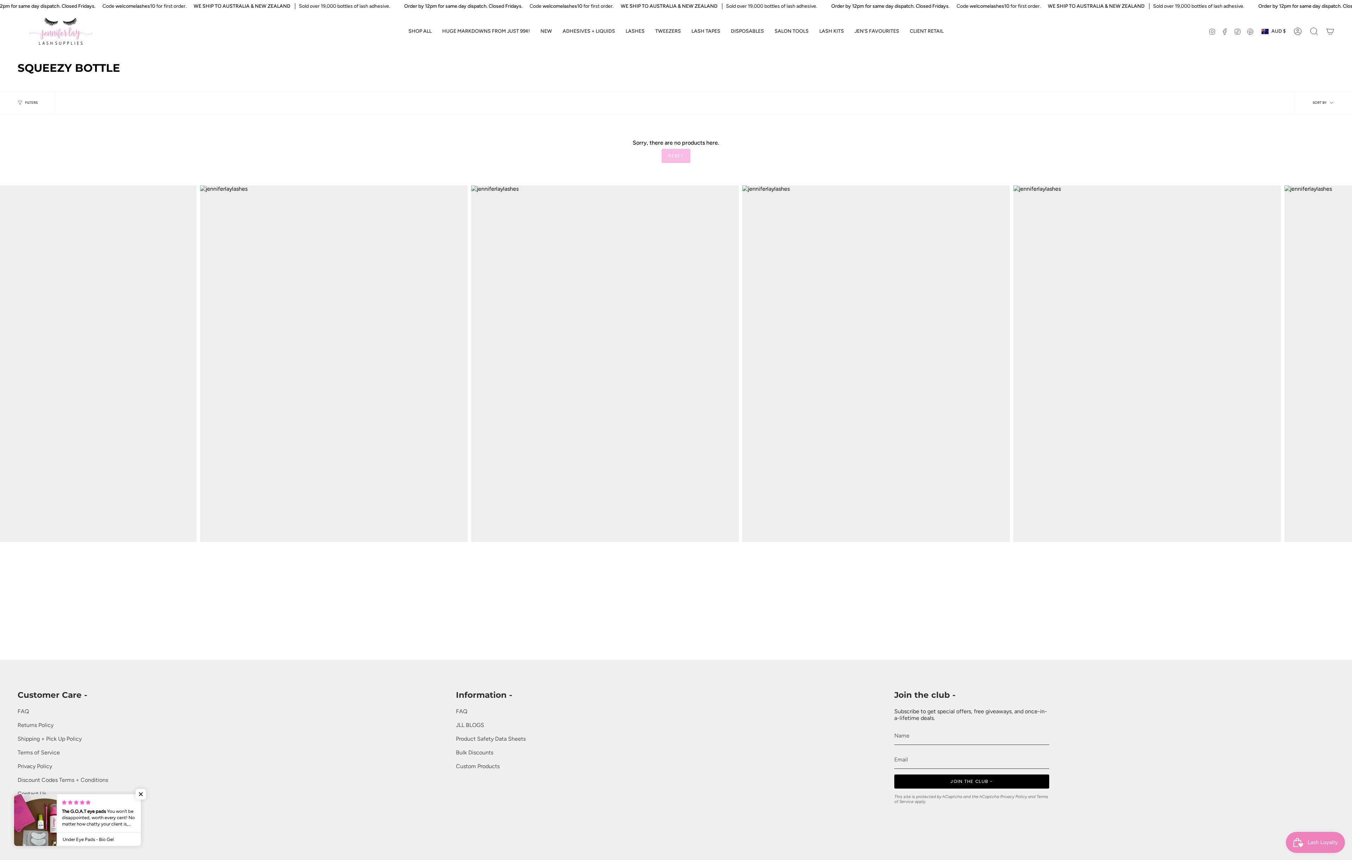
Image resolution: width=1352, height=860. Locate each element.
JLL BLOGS (470, 725)
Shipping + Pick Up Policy (50, 738)
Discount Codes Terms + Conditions (63, 780)
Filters (31, 102)
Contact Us (32, 793)
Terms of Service (39, 752)
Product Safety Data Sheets (491, 738)
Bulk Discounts (474, 752)
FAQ (23, 711)
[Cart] (1330, 31)
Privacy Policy (35, 766)
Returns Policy (36, 725)
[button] (588, 31)
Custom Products (478, 766)
